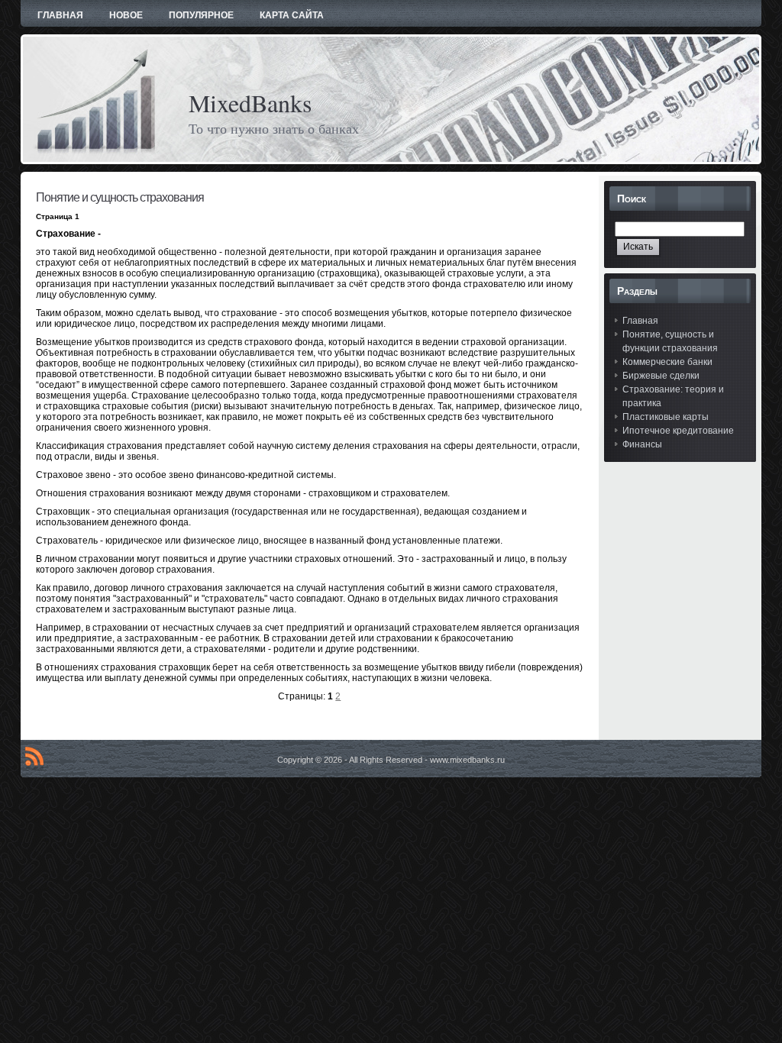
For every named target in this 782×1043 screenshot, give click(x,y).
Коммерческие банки (667, 362)
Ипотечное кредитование (678, 430)
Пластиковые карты (665, 417)
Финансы (642, 444)
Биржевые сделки (661, 375)
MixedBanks (250, 102)
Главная (640, 320)
